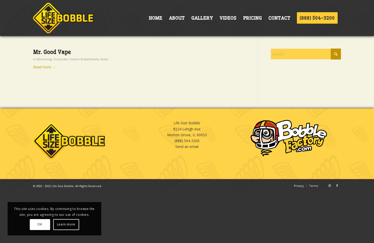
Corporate (60, 59)
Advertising (44, 59)
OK (39, 224)
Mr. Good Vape (52, 52)
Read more (42, 67)
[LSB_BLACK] (63, 18)
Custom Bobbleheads (84, 59)
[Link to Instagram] (329, 185)
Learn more (66, 224)
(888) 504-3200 (187, 140)
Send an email (186, 146)
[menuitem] (155, 18)
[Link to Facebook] (337, 185)
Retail (104, 59)
